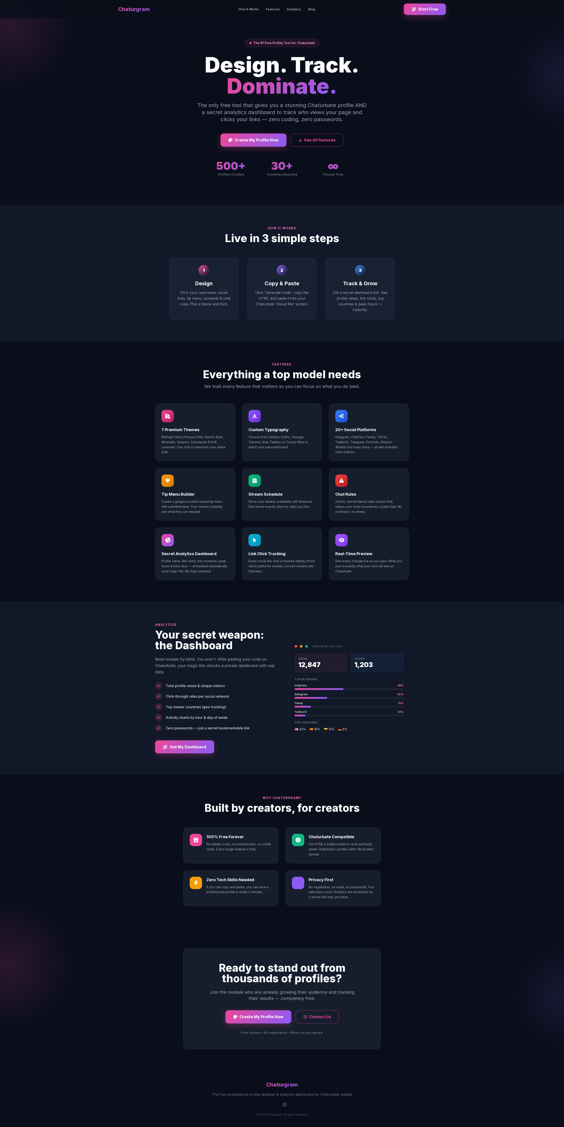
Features (273, 9)
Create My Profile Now (256, 140)
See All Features (320, 140)
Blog (311, 9)
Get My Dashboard (188, 747)
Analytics (294, 9)
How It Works (249, 9)
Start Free (428, 9)
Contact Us (320, 1016)
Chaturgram (134, 9)
